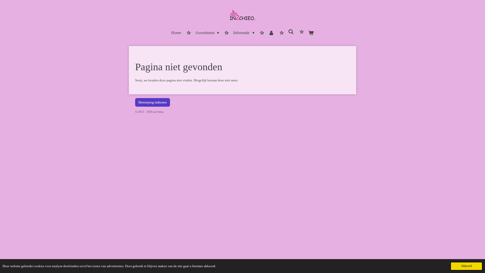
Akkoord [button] (466, 266)
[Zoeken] (291, 32)
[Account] (271, 33)
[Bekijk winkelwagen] (311, 33)
